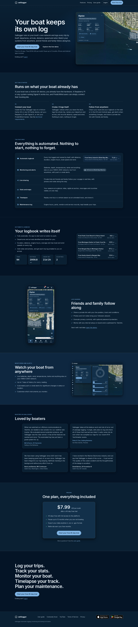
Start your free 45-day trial (27, 47)
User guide (96, 2)
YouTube (62, 617)
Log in (105, 2)
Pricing (89, 2)
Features (83, 2)
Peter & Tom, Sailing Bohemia (82, 440)
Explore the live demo (51, 47)
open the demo (91, 327)
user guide (77, 541)
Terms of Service (72, 617)
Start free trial (117, 2)
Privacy (82, 617)
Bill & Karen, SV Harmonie (32, 443)
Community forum (52, 617)
